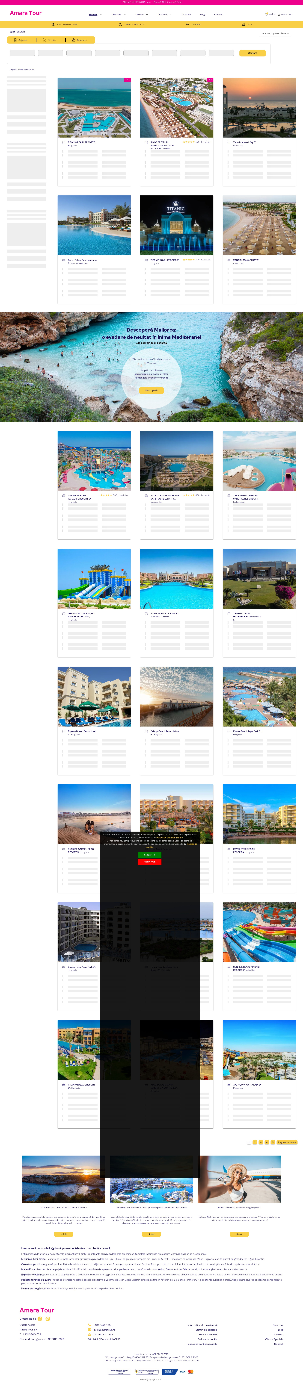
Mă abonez (178, 58)
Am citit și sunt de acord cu (169, 33)
